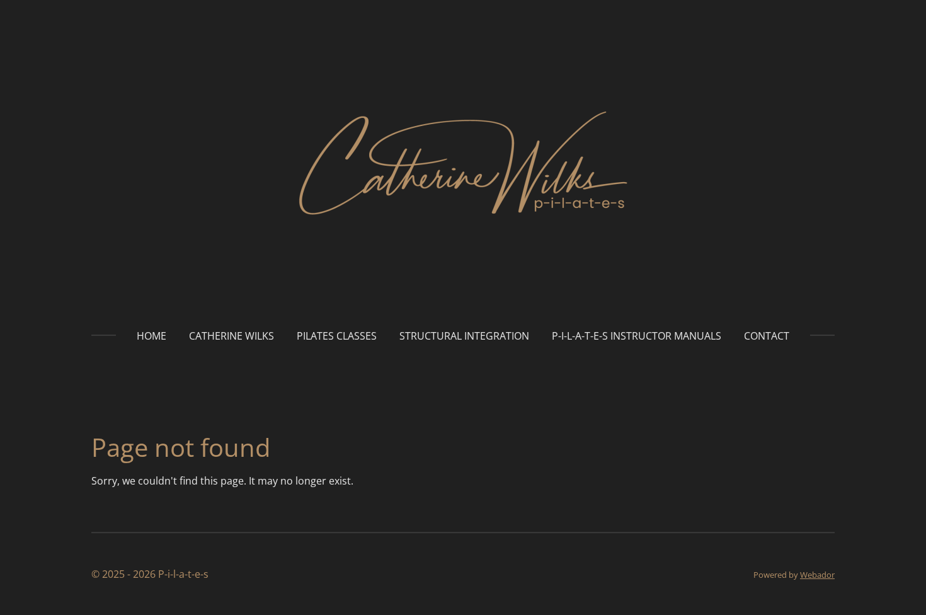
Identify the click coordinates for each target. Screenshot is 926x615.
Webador (817, 574)
